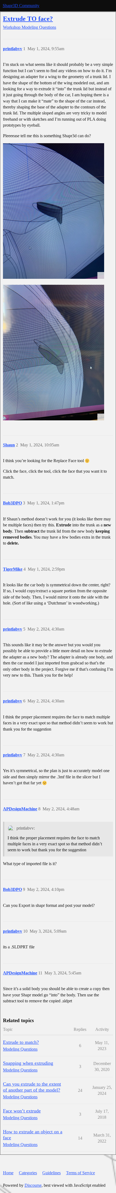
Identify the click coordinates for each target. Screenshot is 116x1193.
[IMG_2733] (53, 211)
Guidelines (51, 1172)
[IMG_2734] (53, 352)
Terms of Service (80, 1172)
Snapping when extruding (28, 1063)
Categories (28, 1172)
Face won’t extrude (22, 1111)
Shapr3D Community (21, 5)
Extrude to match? (21, 1042)
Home (8, 1172)
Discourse (33, 1185)
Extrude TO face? (28, 18)
